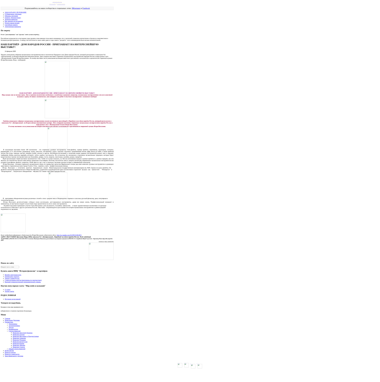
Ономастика (9, 322)
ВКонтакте (76, 8)
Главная (7, 318)
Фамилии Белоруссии (20, 342)
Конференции (13, 329)
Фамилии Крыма (18, 343)
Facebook (86, 8)
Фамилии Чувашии (19, 340)
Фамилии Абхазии (19, 345)
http (69, 235)
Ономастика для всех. (12, 276)
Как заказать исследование (14, 21)
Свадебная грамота (11, 25)
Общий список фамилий (17, 349)
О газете (7, 289)
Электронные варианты (13, 26)
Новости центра (10, 352)
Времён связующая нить (13, 275)
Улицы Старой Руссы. (12, 278)
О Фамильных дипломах (13, 14)
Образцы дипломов (11, 16)
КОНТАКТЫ (9, 350)
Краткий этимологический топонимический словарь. (23, 282)
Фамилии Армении (19, 338)
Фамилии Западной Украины (22, 333)
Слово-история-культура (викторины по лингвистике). (23, 280)
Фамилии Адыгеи (19, 347)
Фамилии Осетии (19, 334)
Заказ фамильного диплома (14, 356)
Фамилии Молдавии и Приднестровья (26, 336)
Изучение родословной (12, 299)
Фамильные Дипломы (12, 320)
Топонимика (13, 324)
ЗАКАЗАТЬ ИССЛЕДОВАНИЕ (15, 12)
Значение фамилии (11, 19)
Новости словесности (12, 354)
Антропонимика (14, 326)
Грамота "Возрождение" (13, 18)
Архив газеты (9, 291)
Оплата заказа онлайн (12, 23)
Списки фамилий (14, 331)
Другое (11, 327)
